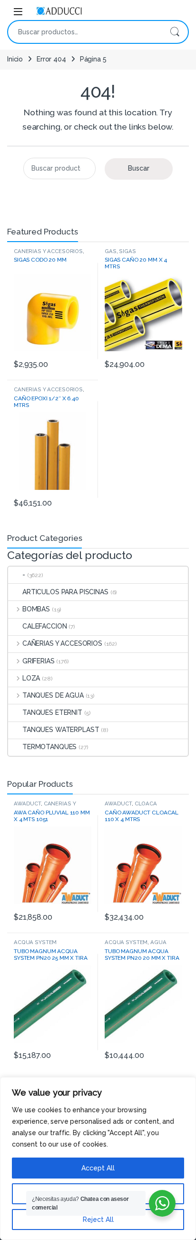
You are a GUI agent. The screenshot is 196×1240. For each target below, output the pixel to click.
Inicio (15, 59)
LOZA (31, 678)
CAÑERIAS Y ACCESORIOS (48, 251)
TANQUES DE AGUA (53, 695)
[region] (98, 1158)
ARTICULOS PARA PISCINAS (65, 592)
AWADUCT (27, 803)
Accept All (98, 1168)
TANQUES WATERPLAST (60, 729)
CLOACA (146, 803)
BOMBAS (36, 609)
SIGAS (127, 251)
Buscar (174, 32)
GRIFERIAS (38, 661)
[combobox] (84, 32)
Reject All (98, 1219)
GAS (111, 251)
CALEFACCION (44, 626)
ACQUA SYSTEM (35, 942)
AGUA (158, 942)
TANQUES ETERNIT (52, 712)
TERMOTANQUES (49, 747)
